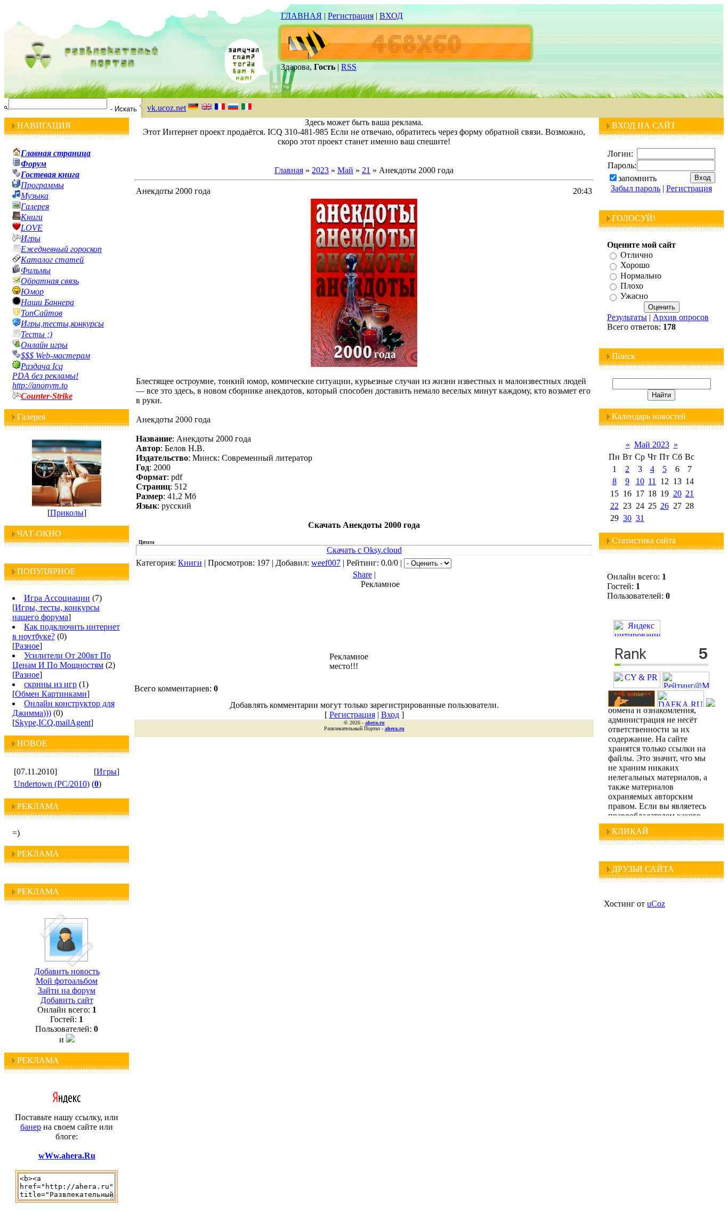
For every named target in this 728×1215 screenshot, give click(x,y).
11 (652, 481)
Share (362, 574)
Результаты (627, 317)
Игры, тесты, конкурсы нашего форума (56, 612)
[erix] (710, 703)
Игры (106, 771)
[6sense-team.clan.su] (631, 703)
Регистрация (351, 15)
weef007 (326, 562)
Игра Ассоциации (57, 597)
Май (345, 170)
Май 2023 (651, 444)
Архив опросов (681, 317)
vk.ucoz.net (166, 107)
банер (30, 1126)
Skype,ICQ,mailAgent (53, 722)
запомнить (637, 178)
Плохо (631, 285)
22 (614, 505)
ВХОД (391, 15)
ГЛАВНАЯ (301, 15)
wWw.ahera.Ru (66, 1155)
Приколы (67, 512)
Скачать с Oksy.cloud (364, 550)
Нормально (640, 275)
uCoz (656, 903)
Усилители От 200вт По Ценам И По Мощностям (61, 660)
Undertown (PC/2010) (52, 783)
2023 (320, 170)
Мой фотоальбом (67, 980)
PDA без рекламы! (45, 375)
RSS (349, 66)
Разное (27, 645)
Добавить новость (67, 971)
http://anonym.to (40, 385)
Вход (390, 714)
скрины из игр (50, 684)
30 (627, 518)
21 (366, 170)
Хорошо (635, 265)
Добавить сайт (67, 1000)
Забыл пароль (635, 188)
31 (640, 518)
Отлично (636, 254)
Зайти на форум (66, 990)
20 (677, 493)
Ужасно (634, 296)
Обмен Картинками (51, 693)
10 (640, 481)
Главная (288, 170)
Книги (190, 562)
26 (664, 505)
